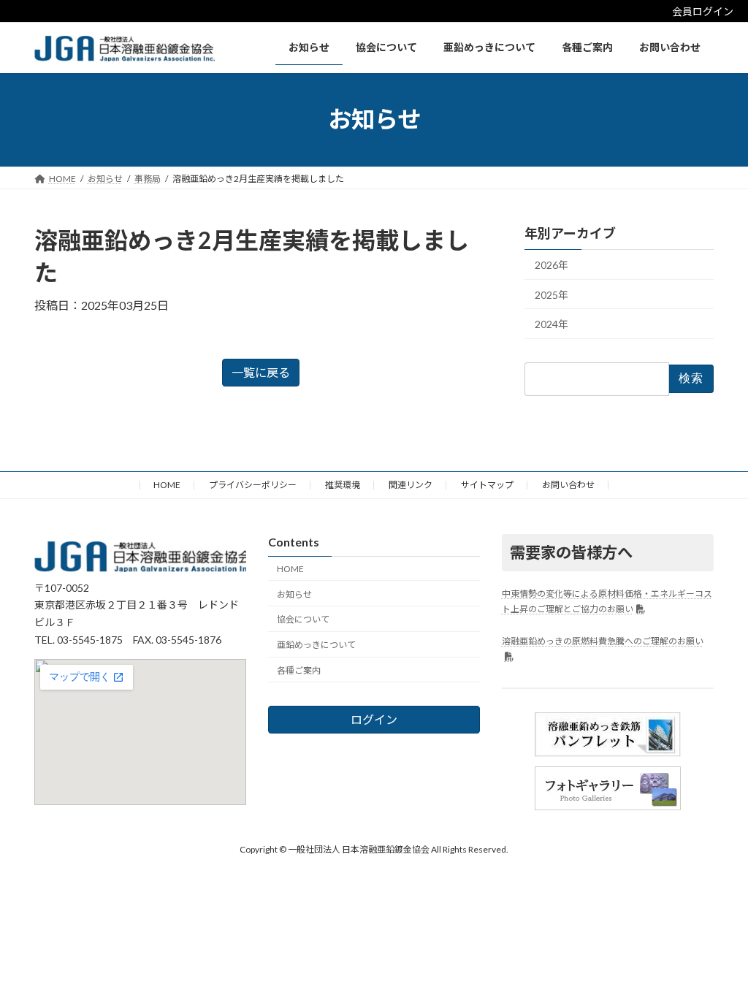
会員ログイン (702, 11)
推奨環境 (342, 484)
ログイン (374, 720)
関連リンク (410, 484)
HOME (166, 484)
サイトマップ (487, 484)
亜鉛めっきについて (316, 645)
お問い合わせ (568, 484)
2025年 (551, 294)
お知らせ (294, 594)
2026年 (551, 265)
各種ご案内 (299, 670)
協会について (303, 619)
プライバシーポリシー (253, 484)
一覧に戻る (261, 372)
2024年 (551, 324)
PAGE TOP (716, 954)
